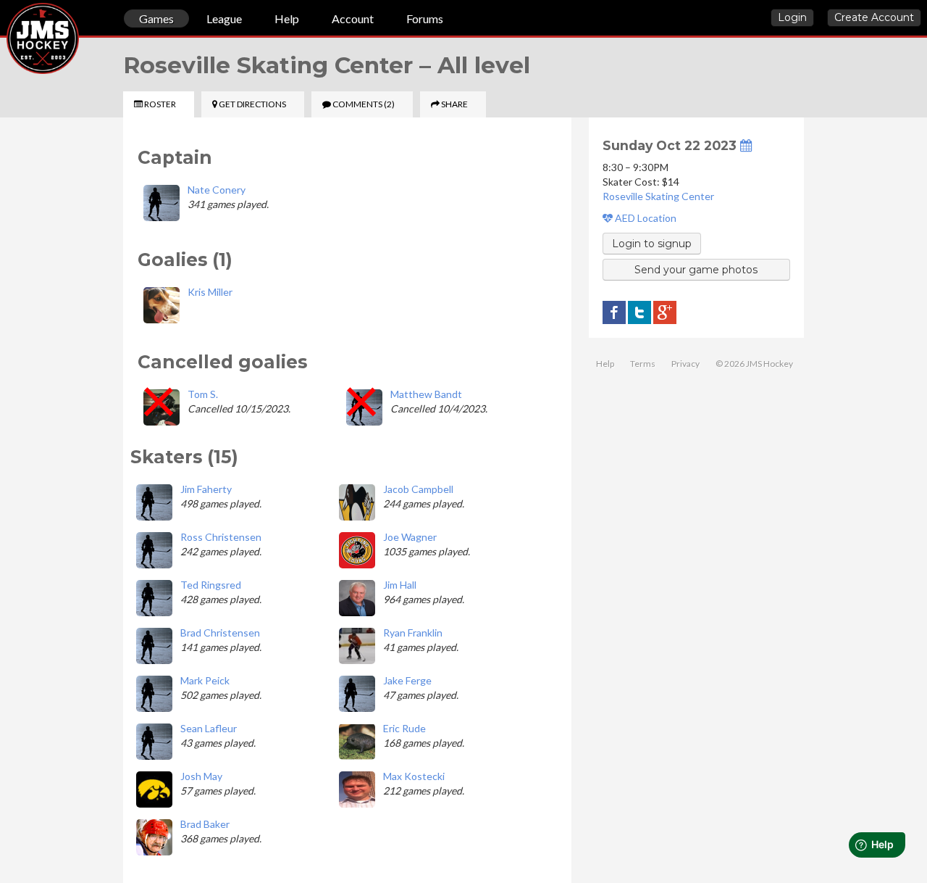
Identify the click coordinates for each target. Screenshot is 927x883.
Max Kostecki (414, 776)
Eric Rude (404, 728)
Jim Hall (399, 585)
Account (353, 18)
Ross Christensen (220, 537)
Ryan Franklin (412, 632)
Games (156, 18)
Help (286, 18)
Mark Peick (205, 680)
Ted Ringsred (210, 585)
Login (792, 17)
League (224, 18)
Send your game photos (696, 269)
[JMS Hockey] (6, 20)
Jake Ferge (407, 680)
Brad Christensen (220, 632)
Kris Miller (210, 292)
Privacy (685, 363)
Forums (424, 18)
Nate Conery (217, 189)
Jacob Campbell (418, 489)
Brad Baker (205, 824)
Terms (642, 363)
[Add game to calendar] (746, 145)
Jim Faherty (206, 489)
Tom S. (203, 394)
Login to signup (652, 243)
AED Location (644, 218)
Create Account (874, 17)
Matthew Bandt (426, 394)
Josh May (201, 776)
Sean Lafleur (208, 728)
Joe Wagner (410, 537)
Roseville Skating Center (658, 196)
